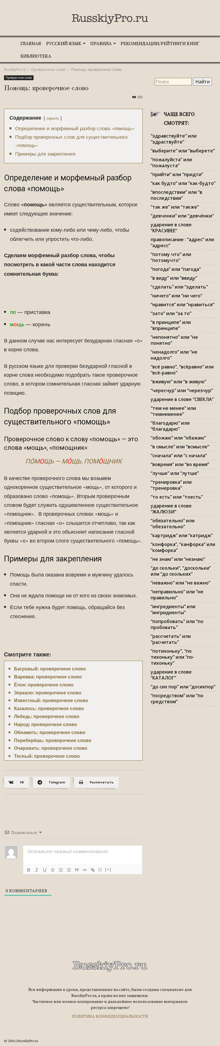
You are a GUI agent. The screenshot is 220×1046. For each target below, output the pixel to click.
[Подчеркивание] (45, 869)
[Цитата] (77, 869)
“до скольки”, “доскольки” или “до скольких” (181, 571)
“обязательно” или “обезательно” (173, 523)
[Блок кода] (85, 869)
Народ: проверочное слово (45, 724)
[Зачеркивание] (53, 869)
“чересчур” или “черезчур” (182, 390)
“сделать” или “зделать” (179, 287)
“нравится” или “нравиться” (182, 304)
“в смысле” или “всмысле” (180, 447)
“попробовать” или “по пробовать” (177, 624)
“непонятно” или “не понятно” (174, 340)
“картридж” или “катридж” (182, 535)
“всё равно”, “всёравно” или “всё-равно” (182, 370)
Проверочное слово (48, 69)
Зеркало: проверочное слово (47, 692)
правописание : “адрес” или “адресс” (182, 242)
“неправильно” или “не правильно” (177, 594)
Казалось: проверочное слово (49, 708)
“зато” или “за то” (171, 313)
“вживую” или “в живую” (178, 381)
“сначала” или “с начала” (179, 455)
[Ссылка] (93, 869)
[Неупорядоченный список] (69, 869)
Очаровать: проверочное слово (50, 748)
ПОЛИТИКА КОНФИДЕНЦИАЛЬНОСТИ (110, 1016)
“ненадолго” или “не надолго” (174, 355)
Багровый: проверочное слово (50, 668)
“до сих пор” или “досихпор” (183, 687)
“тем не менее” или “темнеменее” (173, 411)
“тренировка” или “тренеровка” (171, 485)
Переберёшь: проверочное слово (52, 740)
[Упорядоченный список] (61, 869)
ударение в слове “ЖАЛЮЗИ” (171, 509)
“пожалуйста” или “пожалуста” (171, 162)
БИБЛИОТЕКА (35, 56)
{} (100, 869)
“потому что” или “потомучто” (171, 257)
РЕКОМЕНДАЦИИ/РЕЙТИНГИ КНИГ (160, 43)
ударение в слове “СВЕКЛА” (182, 399)
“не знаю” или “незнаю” (178, 559)
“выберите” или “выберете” (183, 151)
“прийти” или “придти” (177, 174)
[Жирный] (29, 869)
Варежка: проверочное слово (48, 676)
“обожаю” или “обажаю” (178, 438)
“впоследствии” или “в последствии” (176, 195)
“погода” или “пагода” (176, 269)
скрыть (52, 118)
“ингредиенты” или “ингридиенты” (173, 609)
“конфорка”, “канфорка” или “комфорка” (183, 547)
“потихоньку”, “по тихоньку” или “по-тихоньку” (173, 657)
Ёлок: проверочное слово (44, 684)
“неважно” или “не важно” (180, 583)
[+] (108, 869)
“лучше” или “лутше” (175, 473)
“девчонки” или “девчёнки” (182, 216)
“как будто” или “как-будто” (183, 183)
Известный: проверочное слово (51, 700)
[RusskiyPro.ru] (110, 19)
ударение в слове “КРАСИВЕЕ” (171, 227)
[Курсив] (37, 869)
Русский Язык (63, 43)
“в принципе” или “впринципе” (171, 325)
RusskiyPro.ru (15, 69)
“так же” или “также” (175, 207)
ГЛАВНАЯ (30, 43)
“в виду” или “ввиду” (174, 278)
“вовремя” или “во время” (180, 464)
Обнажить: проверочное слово (49, 732)
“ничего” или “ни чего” (176, 296)
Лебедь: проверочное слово (46, 716)
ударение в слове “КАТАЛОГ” (171, 675)
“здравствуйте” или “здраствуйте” (174, 139)
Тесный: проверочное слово (47, 756)
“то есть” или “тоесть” (177, 497)
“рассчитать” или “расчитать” (171, 639)
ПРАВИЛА (101, 43)
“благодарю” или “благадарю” (170, 426)
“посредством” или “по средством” (177, 698)
